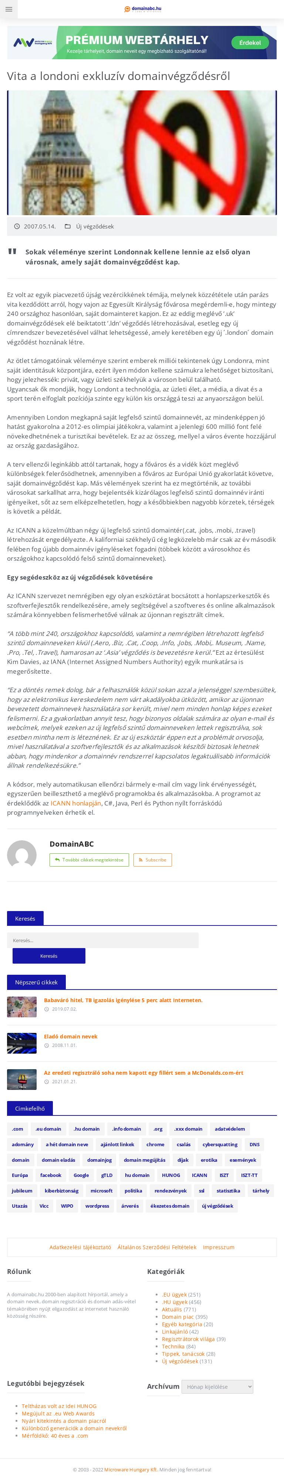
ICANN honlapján (76, 803)
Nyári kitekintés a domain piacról (64, 1420)
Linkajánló (175, 1331)
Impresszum (218, 1247)
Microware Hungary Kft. (131, 1469)
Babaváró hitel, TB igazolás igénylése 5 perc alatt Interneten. (123, 1000)
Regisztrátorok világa (188, 1338)
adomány (22, 1144)
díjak (183, 1160)
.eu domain (48, 1128)
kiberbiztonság (61, 1190)
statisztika (228, 1190)
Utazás (19, 1206)
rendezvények (171, 1190)
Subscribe (156, 860)
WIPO (67, 1206)
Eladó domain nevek (71, 1036)
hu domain (137, 1175)
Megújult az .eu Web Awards (58, 1413)
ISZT (224, 1175)
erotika (209, 1160)
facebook (50, 1175)
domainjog (99, 1160)
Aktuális (172, 1309)
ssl (201, 1190)
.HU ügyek (174, 1301)
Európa (20, 1175)
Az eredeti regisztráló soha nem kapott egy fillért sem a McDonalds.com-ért (143, 1072)
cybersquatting (220, 1144)
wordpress (97, 1206)
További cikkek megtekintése (93, 860)
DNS (255, 1144)
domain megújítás (144, 1160)
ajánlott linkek (117, 1144)
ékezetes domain (170, 1206)
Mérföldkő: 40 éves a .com (55, 1435)
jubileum (22, 1190)
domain (21, 1160)
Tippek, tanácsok (183, 1353)
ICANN (199, 1175)
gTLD (106, 1175)
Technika (173, 1346)
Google (81, 1175)
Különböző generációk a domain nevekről (74, 1428)
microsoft (101, 1190)
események (243, 1160)
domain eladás (58, 1160)
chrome (155, 1144)
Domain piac (178, 1316)
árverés (129, 1206)
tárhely (261, 1190)
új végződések (217, 1206)
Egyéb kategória (182, 1324)
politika (133, 1190)
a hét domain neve (67, 1144)
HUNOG (171, 1175)
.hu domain (87, 1128)
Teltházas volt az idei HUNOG (59, 1406)
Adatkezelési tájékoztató (80, 1247)
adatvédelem (230, 1128)
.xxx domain (188, 1128)
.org (157, 1128)
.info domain (126, 1128)
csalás (183, 1144)
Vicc (44, 1206)
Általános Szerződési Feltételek (157, 1247)
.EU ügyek (174, 1294)
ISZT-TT (249, 1175)
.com (17, 1128)
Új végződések (95, 226)
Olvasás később (22, 1005)
